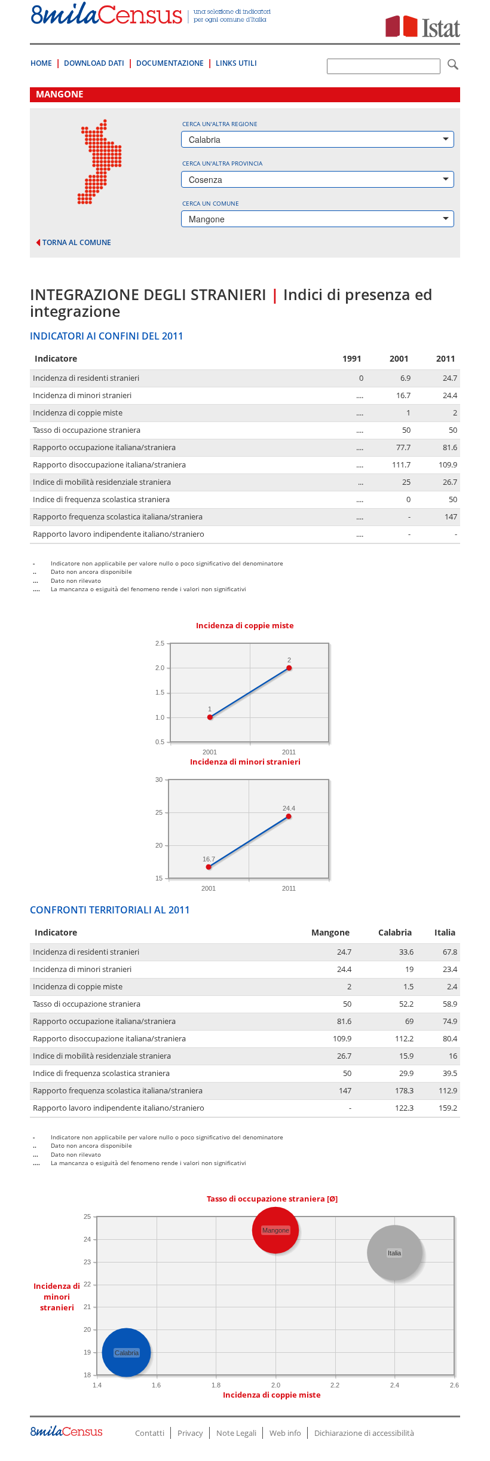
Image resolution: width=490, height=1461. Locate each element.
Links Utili (236, 63)
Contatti (149, 1433)
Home (41, 63)
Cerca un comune (210, 203)
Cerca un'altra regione (220, 124)
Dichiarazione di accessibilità (364, 1433)
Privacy (190, 1433)
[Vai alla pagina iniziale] (152, 17)
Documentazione (170, 63)
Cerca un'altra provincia (222, 163)
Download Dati (94, 63)
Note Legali (236, 1433)
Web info (285, 1433)
